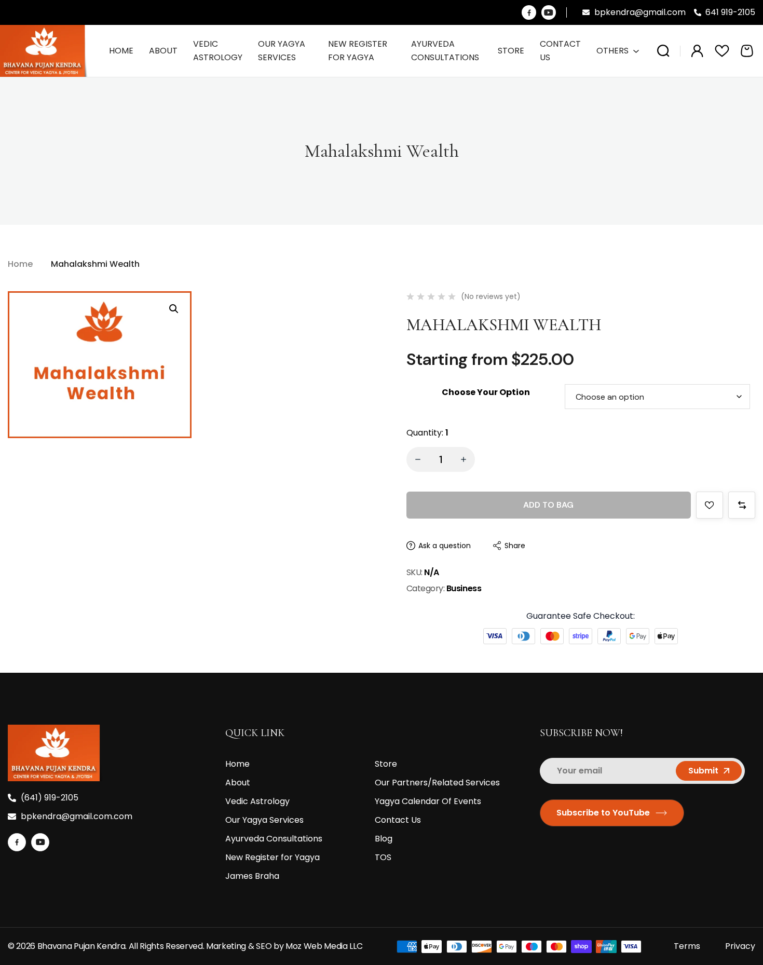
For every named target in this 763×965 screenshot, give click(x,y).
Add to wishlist (709, 505)
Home (20, 264)
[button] (174, 309)
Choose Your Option (486, 392)
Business (463, 588)
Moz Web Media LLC (324, 946)
